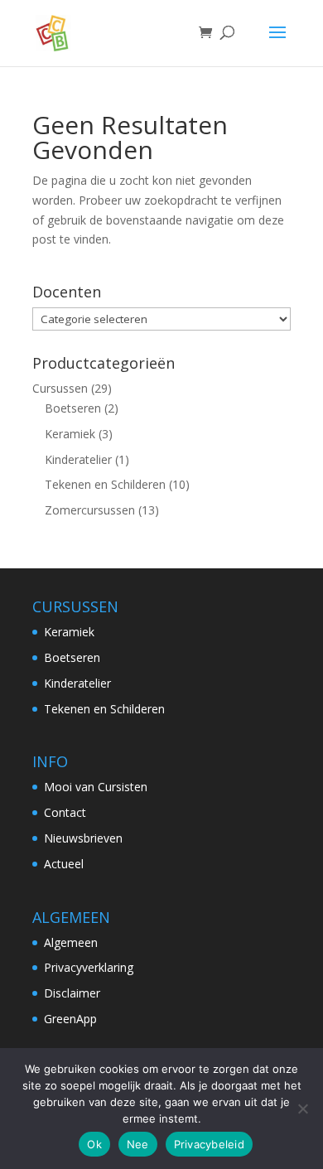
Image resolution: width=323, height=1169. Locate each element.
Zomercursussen (90, 510)
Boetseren (73, 408)
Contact (65, 812)
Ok (94, 1144)
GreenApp (70, 1018)
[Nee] (302, 1108)
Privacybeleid (209, 1144)
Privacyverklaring (88, 967)
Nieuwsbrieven (83, 838)
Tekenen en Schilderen (105, 484)
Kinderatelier (78, 459)
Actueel (64, 864)
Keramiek (70, 434)
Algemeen (71, 942)
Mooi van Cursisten (95, 787)
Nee (138, 1144)
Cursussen (60, 388)
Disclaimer (72, 993)
